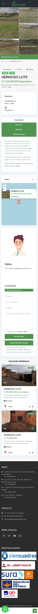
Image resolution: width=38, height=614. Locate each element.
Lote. (7, 61)
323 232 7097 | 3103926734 (13, 516)
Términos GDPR (22, 332)
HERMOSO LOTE (17, 191)
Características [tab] (19, 134)
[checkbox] (5, 332)
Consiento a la (17, 332)
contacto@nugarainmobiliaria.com (15, 519)
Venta (5, 73)
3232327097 (11, 498)
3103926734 (11, 476)
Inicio (3, 61)
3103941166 (11, 492)
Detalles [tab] (19, 130)
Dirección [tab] (19, 125)
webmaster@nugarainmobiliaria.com (20, 268)
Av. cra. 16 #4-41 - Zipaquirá (13, 495)
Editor (8, 264)
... (29, 397)
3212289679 (11, 484)
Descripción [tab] (19, 120)
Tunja (9, 87)
